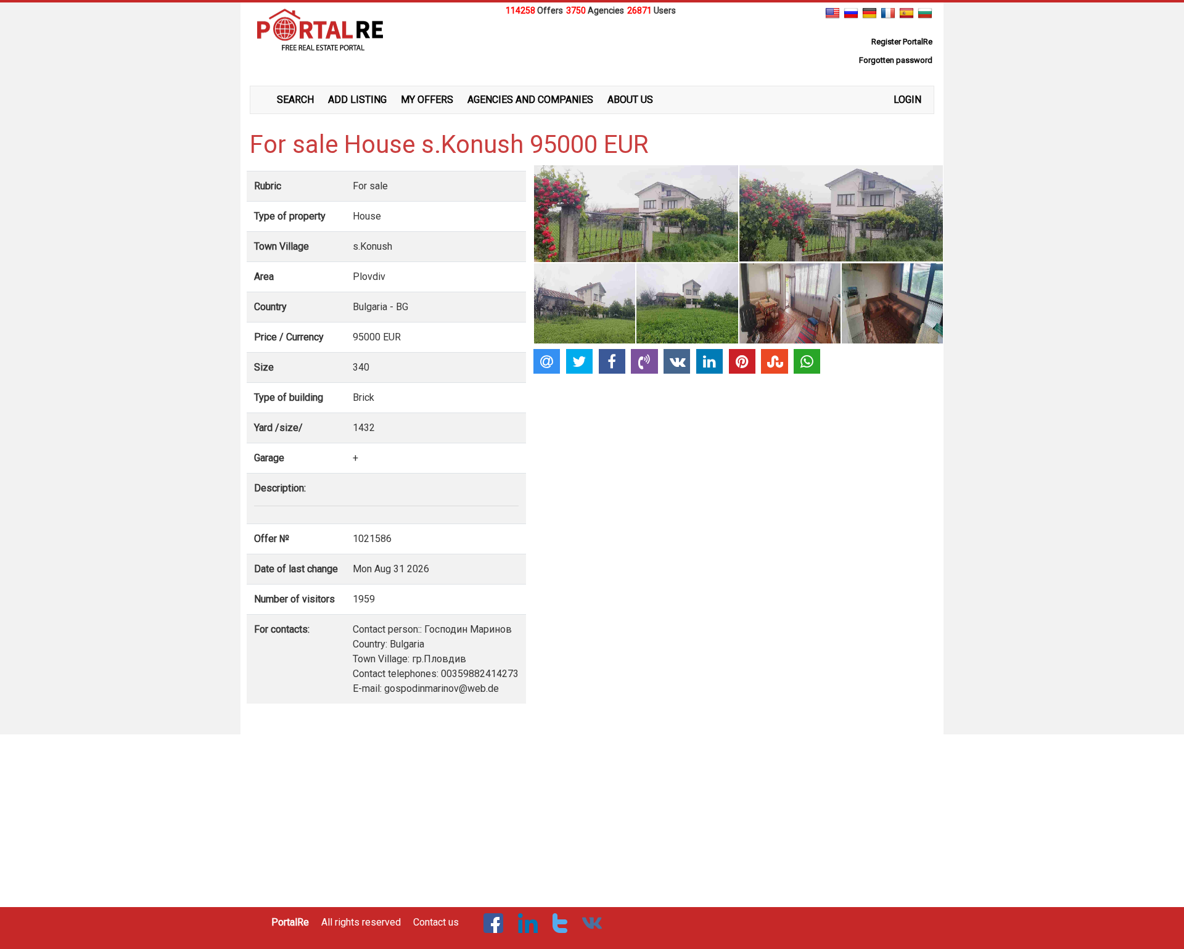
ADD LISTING (357, 99)
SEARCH (295, 99)
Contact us (436, 922)
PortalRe (290, 922)
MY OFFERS (427, 99)
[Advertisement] (592, 49)
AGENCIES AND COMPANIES (530, 99)
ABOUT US (630, 99)
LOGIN (907, 99)
